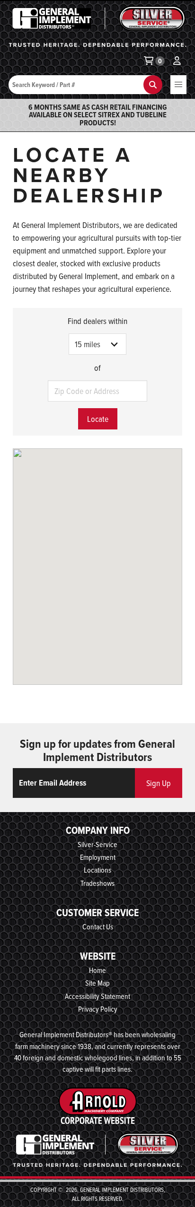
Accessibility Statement (97, 996)
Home (97, 970)
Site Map (97, 983)
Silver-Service (97, 844)
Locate (97, 419)
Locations (97, 870)
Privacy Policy (97, 1009)
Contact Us (97, 926)
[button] (178, 84)
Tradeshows (97, 883)
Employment (97, 857)
